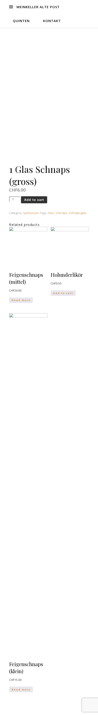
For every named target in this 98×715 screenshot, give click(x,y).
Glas (51, 213)
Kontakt (52, 20)
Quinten (21, 20)
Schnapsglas (78, 213)
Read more (21, 300)
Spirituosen (31, 213)
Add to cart (34, 199)
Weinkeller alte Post (38, 7)
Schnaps (61, 213)
